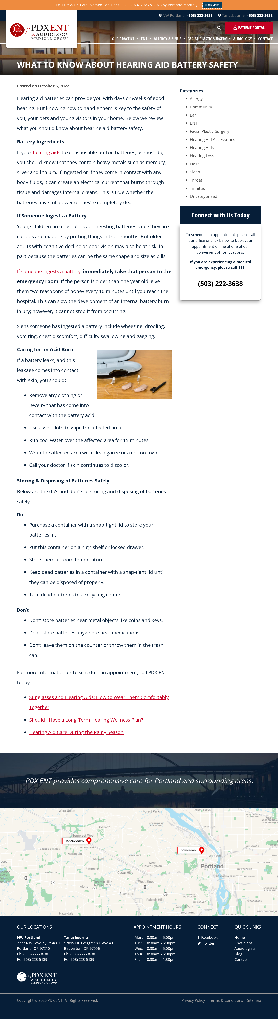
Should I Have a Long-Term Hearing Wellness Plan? (86, 719)
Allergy (196, 98)
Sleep (195, 172)
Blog (238, 953)
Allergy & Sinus (167, 38)
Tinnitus (197, 188)
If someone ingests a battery (49, 271)
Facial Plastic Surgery (207, 38)
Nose (195, 164)
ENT (144, 38)
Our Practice (123, 38)
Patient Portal (251, 27)
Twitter (209, 943)
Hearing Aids (202, 147)
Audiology (242, 38)
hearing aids (46, 152)
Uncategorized (203, 196)
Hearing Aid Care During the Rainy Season (76, 732)
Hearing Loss (202, 155)
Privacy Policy (193, 1000)
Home (239, 937)
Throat (196, 180)
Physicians (243, 942)
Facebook (209, 937)
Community (201, 107)
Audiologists (245, 948)
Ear (193, 115)
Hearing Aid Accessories (212, 139)
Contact (265, 38)
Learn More (212, 5)
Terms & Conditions (226, 1000)
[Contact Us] (139, 862)
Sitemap (254, 1000)
